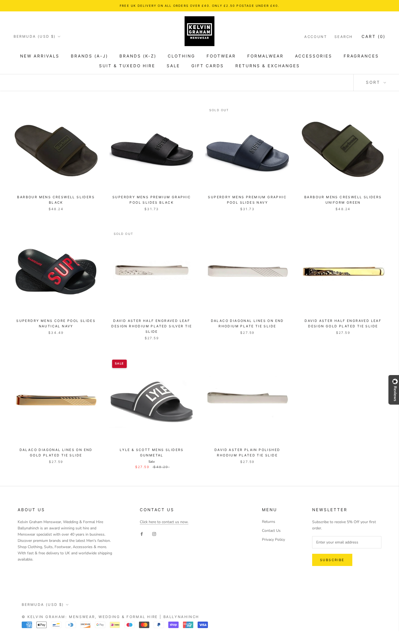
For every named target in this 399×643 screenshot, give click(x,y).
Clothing (181, 56)
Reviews (395, 393)
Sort (374, 82)
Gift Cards (207, 65)
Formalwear (265, 56)
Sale (173, 65)
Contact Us (271, 530)
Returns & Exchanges (267, 65)
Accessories (313, 56)
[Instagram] (154, 533)
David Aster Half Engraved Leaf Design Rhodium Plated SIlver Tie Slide (151, 326)
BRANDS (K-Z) (137, 56)
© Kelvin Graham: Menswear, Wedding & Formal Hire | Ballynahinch (110, 617)
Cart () (373, 36)
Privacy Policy (273, 539)
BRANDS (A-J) (89, 56)
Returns (268, 521)
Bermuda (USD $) (35, 36)
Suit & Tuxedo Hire (127, 65)
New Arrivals (39, 56)
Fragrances (361, 56)
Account (315, 36)
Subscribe (332, 560)
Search (343, 36)
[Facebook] (142, 533)
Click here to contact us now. (164, 521)
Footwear (221, 56)
